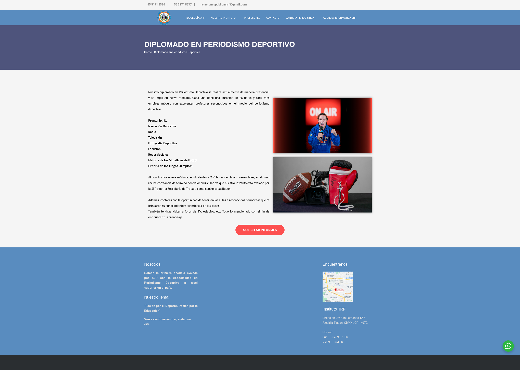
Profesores (252, 17)
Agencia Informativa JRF (339, 17)
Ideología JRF (195, 17)
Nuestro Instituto (223, 17)
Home (148, 52)
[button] (260, 230)
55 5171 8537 (183, 4)
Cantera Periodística (300, 17)
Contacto (273, 17)
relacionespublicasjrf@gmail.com (223, 4)
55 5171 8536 (156, 4)
